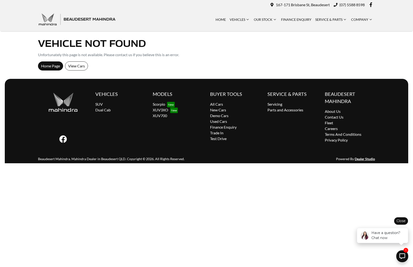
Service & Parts (328, 19)
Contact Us (334, 117)
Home (221, 19)
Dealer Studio (365, 159)
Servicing (274, 104)
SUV (99, 104)
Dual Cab (103, 110)
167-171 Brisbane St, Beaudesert (303, 4)
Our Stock (263, 19)
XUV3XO (160, 110)
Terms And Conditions (343, 134)
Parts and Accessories (285, 110)
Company (359, 19)
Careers (331, 128)
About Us (333, 111)
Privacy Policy (336, 140)
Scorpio (159, 104)
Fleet (329, 122)
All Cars (216, 104)
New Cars (218, 110)
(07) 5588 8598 (352, 4)
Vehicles (237, 19)
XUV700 (160, 115)
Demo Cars (219, 115)
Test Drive (218, 138)
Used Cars (218, 121)
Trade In (216, 133)
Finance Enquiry (296, 19)
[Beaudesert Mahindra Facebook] (372, 4)
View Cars (76, 66)
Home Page (50, 66)
